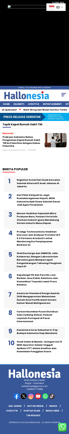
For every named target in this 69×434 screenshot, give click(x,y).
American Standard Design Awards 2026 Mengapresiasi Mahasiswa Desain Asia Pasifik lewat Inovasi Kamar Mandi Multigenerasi (38, 298)
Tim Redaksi (33, 415)
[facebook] (17, 398)
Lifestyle (33, 104)
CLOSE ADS (58, 3)
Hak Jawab (15, 406)
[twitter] (24, 398)
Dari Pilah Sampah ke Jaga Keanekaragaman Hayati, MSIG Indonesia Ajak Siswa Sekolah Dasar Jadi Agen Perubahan (38, 200)
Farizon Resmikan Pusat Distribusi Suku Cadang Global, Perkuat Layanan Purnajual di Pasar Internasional (37, 316)
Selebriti (18, 104)
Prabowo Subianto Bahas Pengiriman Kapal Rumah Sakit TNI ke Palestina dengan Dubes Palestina (21, 141)
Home (6, 104)
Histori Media (35, 406)
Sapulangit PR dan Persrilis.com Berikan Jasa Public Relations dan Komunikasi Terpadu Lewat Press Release (37, 279)
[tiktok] (52, 398)
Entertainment (52, 104)
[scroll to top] (64, 414)
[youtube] (38, 398)
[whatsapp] (45, 398)
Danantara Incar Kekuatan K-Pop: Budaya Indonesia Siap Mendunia (37, 331)
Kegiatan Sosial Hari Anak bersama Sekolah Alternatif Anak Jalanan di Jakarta (38, 183)
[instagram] (31, 398)
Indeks (53, 406)
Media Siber (52, 410)
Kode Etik (12, 410)
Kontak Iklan (32, 410)
